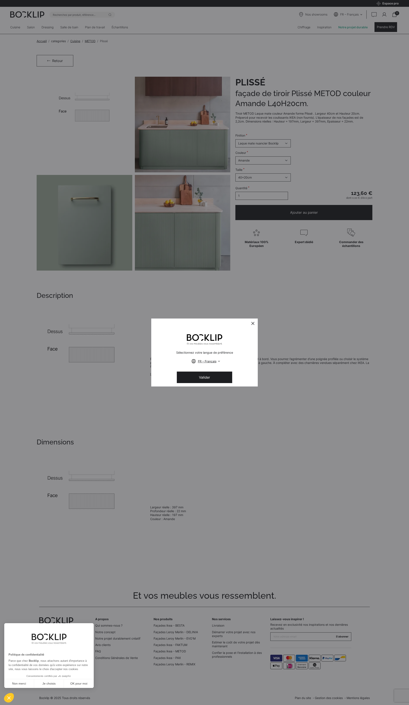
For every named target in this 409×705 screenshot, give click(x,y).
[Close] (253, 323)
